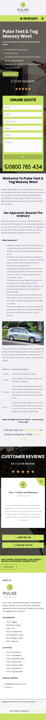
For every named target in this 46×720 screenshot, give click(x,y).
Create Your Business (37, 711)
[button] (42, 18)
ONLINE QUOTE (24, 545)
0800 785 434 (31, 430)
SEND (23, 157)
